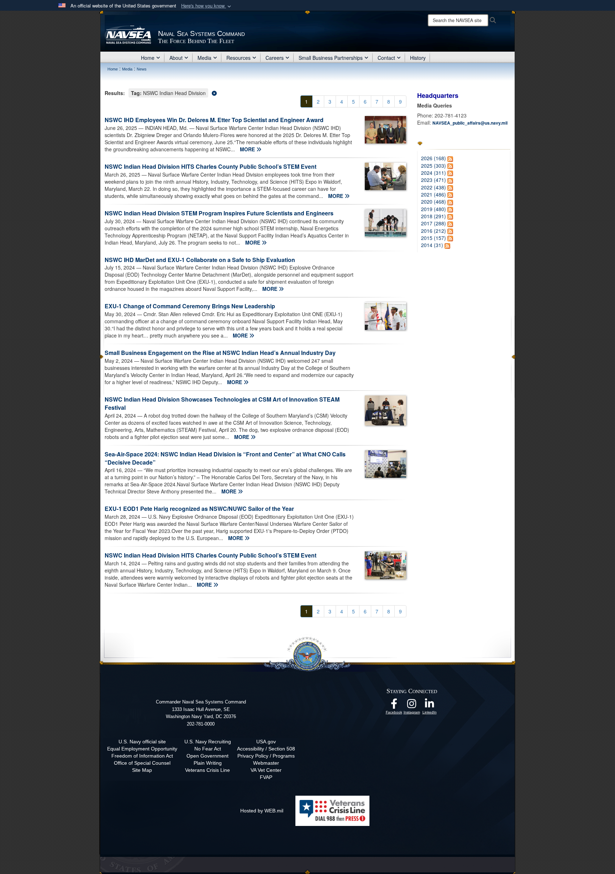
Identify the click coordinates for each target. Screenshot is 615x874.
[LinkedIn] (429, 705)
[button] (206, 6)
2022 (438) (433, 187)
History (418, 57)
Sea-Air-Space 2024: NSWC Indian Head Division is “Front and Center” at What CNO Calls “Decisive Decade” (225, 458)
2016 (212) (433, 230)
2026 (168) (433, 158)
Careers (275, 57)
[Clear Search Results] (255, 92)
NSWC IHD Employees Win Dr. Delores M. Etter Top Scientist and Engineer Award (214, 120)
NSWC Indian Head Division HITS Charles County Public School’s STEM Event (210, 166)
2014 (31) (432, 244)
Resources (238, 57)
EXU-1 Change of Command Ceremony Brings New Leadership (190, 306)
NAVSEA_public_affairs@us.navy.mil (470, 123)
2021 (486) (433, 194)
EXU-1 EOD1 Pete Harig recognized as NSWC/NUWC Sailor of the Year (199, 508)
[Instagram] (412, 705)
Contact (386, 57)
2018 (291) (433, 216)
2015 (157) (433, 237)
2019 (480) (433, 209)
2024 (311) (433, 172)
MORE (248, 149)
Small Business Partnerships (331, 57)
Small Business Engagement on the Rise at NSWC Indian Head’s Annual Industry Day (220, 353)
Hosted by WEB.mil (261, 810)
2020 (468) (433, 201)
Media (204, 57)
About (176, 57)
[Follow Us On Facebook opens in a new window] (394, 705)
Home (147, 57)
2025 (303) (433, 165)
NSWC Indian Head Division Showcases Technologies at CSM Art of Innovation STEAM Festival (222, 403)
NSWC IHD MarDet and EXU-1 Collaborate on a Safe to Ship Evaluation (200, 260)
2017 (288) (433, 223)
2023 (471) (433, 179)
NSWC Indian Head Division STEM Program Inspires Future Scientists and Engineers (219, 213)
